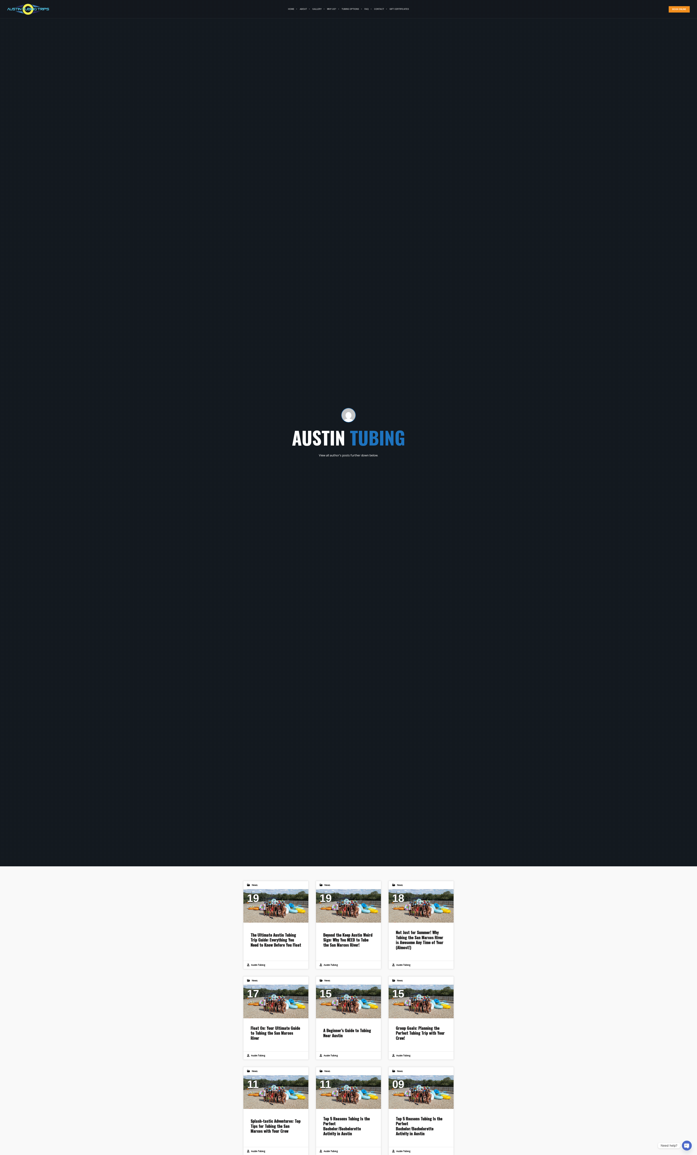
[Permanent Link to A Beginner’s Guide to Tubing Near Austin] (348, 1001)
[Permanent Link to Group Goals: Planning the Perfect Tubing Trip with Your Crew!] (421, 1001)
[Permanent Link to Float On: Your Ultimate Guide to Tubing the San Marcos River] (275, 1001)
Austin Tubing (258, 964)
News (254, 884)
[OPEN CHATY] (687, 1145)
